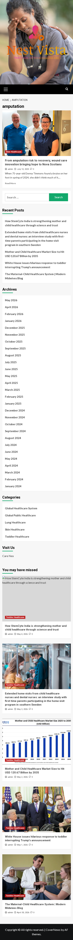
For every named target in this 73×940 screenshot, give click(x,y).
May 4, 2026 (22, 634)
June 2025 (11, 369)
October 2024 (14, 424)
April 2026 (11, 307)
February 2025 (14, 396)
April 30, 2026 (23, 912)
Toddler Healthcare (17, 536)
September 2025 (15, 348)
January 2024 (13, 486)
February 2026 (14, 314)
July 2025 (11, 362)
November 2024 (15, 417)
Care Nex (8, 556)
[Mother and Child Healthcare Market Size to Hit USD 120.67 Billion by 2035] (36, 741)
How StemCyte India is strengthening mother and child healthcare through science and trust (35, 223)
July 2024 (11, 444)
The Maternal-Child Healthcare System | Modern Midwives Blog (35, 276)
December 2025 (15, 327)
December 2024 (15, 410)
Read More (10, 183)
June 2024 (11, 451)
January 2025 (13, 403)
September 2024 (15, 431)
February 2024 (14, 479)
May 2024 (11, 458)
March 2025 (12, 389)
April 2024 (11, 465)
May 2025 (11, 376)
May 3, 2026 (22, 709)
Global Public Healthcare (20, 515)
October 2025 (14, 341)
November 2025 (15, 334)
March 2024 (12, 472)
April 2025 (11, 382)
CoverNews (53, 929)
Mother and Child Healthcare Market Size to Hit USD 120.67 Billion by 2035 (34, 254)
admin (10, 169)
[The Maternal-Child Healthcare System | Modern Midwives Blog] (36, 877)
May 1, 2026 (22, 845)
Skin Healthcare (13, 152)
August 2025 (13, 355)
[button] (5, 88)
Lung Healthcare (15, 522)
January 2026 (13, 320)
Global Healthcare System (21, 508)
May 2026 (11, 300)
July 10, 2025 (23, 169)
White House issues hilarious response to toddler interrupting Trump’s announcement (35, 265)
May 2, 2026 (22, 777)
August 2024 (13, 438)
